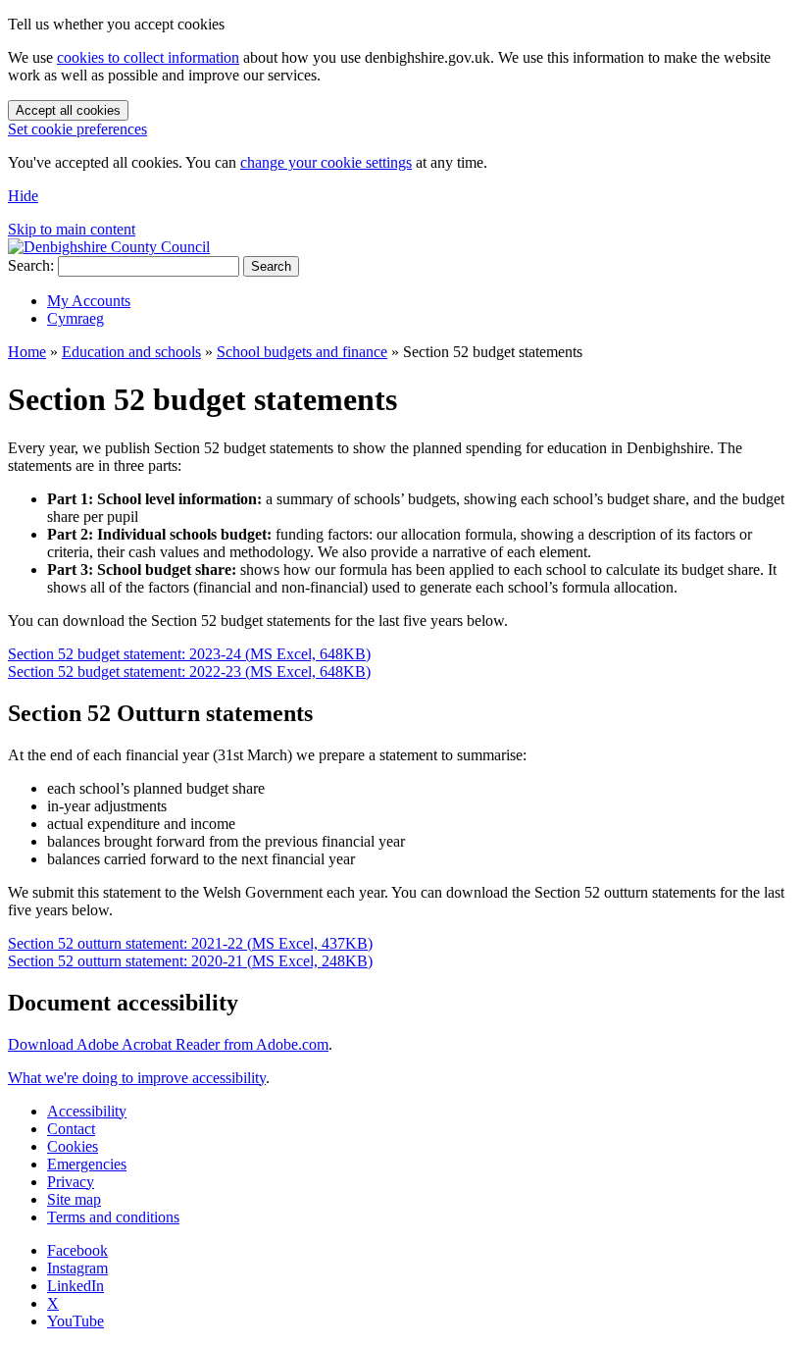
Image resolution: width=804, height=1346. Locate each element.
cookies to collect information (148, 57)
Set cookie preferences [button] (77, 129)
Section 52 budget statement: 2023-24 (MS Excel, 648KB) (189, 654)
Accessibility (86, 1111)
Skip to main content (71, 229)
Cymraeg (75, 318)
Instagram (77, 1268)
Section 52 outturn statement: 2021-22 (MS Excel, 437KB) (190, 943)
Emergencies (86, 1164)
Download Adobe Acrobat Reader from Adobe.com (168, 1044)
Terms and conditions (113, 1217)
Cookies (72, 1146)
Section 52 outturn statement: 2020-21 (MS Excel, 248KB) (190, 961)
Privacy (70, 1181)
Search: (31, 265)
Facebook (77, 1250)
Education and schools (131, 351)
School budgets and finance (302, 351)
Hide (23, 195)
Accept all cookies (68, 110)
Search (271, 266)
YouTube (75, 1321)
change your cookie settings (326, 162)
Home (27, 351)
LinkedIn (75, 1285)
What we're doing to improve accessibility (137, 1077)
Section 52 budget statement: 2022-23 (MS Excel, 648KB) (189, 671)
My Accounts (88, 300)
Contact (71, 1128)
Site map (74, 1199)
